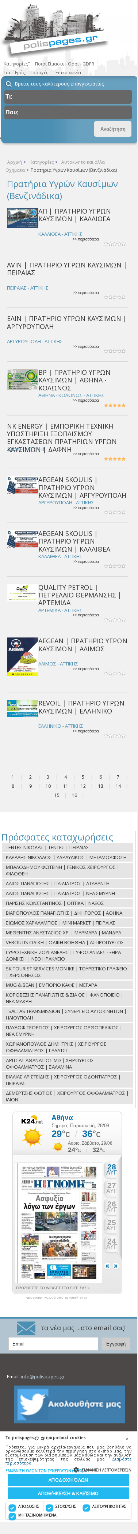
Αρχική (14, 162)
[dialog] (68, 1476)
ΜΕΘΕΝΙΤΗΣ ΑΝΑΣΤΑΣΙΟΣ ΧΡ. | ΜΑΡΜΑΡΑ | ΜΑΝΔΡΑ (63, 932)
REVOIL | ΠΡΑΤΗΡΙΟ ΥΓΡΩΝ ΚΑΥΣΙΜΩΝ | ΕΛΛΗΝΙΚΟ (81, 707)
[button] (68, 1470)
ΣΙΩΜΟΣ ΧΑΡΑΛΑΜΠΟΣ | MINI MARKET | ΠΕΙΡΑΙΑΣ (60, 922)
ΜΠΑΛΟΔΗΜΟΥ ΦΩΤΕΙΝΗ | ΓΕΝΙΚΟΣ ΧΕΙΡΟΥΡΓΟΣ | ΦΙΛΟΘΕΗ (62, 870)
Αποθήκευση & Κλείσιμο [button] (68, 1493)
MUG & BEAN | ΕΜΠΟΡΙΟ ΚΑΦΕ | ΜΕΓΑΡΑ (51, 985)
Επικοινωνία (68, 72)
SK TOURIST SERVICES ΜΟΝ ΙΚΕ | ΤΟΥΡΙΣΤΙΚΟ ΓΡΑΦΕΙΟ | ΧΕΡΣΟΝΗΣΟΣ (66, 971)
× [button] (127, 1438)
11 (65, 786)
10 (48, 786)
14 (118, 786)
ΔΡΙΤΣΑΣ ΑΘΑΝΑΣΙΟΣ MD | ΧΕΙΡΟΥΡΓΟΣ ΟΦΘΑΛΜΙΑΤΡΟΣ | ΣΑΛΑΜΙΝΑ (50, 1063)
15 (57, 795)
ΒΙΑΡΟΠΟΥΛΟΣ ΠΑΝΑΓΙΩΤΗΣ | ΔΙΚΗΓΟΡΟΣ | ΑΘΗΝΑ (64, 913)
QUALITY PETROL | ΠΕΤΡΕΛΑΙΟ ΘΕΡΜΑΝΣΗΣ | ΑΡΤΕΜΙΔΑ (80, 595)
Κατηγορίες (42, 162)
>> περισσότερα (86, 239)
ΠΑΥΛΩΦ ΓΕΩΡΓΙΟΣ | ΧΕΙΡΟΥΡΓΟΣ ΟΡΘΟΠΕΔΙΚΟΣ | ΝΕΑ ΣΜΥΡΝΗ (64, 1030)
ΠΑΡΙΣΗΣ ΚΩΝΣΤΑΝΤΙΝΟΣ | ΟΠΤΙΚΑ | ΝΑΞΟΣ (55, 903)
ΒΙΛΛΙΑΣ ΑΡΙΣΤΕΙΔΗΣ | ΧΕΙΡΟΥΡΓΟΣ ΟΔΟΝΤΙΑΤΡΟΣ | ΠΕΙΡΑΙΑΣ (63, 1079)
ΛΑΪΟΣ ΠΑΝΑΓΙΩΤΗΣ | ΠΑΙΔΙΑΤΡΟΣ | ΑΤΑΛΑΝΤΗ (58, 883)
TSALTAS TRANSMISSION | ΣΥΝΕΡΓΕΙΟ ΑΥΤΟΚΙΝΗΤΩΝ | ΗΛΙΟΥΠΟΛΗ (66, 1014)
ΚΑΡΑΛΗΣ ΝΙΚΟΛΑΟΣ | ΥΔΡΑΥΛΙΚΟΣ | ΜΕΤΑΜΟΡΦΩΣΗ (66, 857)
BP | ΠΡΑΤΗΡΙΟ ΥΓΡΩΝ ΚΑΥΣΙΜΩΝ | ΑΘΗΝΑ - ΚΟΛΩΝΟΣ (74, 380)
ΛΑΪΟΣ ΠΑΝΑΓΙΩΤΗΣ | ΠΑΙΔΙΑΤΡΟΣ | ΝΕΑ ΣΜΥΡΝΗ (60, 893)
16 (74, 795)
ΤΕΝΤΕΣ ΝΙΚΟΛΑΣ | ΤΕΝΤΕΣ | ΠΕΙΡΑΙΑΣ (47, 847)
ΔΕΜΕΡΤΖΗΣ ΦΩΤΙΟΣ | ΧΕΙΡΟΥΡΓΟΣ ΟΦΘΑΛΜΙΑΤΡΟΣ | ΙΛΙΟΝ (67, 1096)
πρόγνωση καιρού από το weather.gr (56, 1297)
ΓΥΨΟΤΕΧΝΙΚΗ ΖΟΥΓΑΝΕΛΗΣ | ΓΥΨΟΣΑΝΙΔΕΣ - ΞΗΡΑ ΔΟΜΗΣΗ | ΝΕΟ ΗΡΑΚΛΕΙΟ (63, 955)
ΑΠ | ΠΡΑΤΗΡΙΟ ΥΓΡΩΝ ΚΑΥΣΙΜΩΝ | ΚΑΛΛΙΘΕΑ (74, 215)
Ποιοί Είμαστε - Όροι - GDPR (64, 64)
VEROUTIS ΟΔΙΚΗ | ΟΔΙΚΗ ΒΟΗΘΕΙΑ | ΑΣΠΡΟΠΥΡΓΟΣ (65, 942)
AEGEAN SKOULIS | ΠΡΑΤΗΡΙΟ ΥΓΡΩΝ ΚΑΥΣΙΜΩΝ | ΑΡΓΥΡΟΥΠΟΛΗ (82, 487)
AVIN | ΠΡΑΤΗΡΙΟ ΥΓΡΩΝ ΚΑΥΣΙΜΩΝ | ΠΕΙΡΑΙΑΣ (67, 269)
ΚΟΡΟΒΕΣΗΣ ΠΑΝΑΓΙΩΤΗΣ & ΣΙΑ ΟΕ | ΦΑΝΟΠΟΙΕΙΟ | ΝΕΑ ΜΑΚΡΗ (64, 998)
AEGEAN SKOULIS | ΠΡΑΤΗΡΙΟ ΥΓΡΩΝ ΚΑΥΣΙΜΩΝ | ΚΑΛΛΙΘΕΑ (74, 541)
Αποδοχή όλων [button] (68, 1480)
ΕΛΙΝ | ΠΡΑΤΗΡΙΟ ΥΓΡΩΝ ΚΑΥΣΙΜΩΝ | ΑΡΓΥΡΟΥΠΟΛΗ (67, 322)
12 (83, 786)
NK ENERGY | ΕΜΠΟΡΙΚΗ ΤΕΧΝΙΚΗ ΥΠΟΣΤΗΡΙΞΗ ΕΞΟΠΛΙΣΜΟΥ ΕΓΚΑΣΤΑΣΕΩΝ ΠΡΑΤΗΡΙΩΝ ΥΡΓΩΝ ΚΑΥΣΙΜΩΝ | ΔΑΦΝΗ (62, 438)
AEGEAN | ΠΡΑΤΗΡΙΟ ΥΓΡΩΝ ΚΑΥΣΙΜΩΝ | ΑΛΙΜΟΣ (82, 644)
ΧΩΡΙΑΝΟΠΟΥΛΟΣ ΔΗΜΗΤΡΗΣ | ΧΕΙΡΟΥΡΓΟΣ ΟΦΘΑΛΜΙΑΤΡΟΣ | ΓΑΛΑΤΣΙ (56, 1047)
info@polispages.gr (43, 1376)
